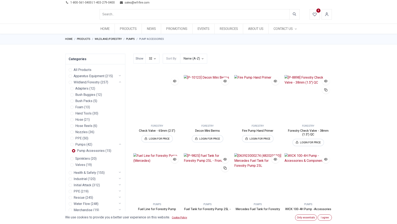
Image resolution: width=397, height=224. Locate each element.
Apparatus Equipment (89, 76)
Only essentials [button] (306, 217)
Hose (79, 120)
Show (139, 58)
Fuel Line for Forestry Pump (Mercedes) (157, 211)
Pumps (130, 38)
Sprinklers (82, 159)
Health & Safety (85, 173)
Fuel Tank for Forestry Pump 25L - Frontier (207, 211)
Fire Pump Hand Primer (257, 131)
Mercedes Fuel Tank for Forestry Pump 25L (258, 211)
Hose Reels (83, 126)
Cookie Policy (179, 217)
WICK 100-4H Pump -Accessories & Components (308, 211)
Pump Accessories (91, 151)
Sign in (327, 14)
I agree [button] (325, 217)
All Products (82, 70)
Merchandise (83, 210)
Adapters (81, 88)
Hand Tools (83, 113)
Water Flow (82, 204)
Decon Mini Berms (207, 131)
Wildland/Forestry (108, 38)
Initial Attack (82, 185)
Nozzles (81, 132)
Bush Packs (83, 101)
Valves (80, 165)
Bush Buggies (85, 95)
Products (83, 38)
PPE (78, 138)
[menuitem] (105, 29)
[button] (193, 58)
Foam (79, 107)
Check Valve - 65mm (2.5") (157, 131)
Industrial (80, 179)
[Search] (294, 14)
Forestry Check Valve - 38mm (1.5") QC (308, 132)
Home (69, 38)
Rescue (79, 198)
